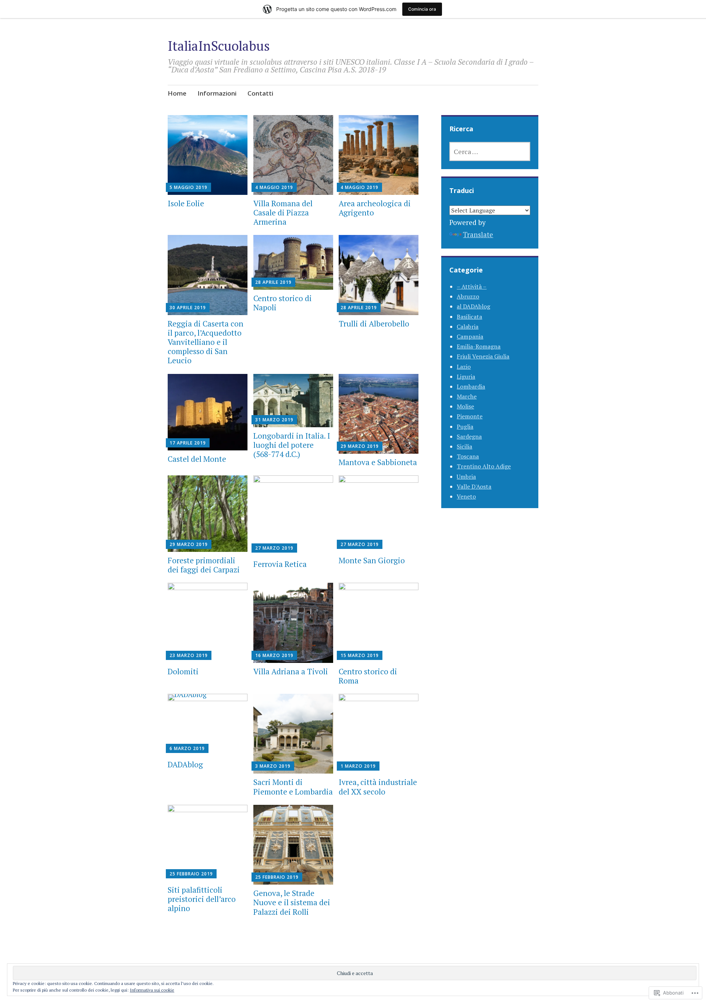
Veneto (466, 496)
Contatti (260, 93)
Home (177, 93)
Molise (465, 406)
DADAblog (185, 764)
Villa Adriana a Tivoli (290, 671)
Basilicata (469, 317)
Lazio (464, 367)
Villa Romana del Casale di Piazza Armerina (283, 212)
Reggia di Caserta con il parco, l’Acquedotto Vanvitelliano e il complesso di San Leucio (205, 342)
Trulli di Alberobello (374, 323)
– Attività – (471, 286)
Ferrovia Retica (280, 564)
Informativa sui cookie (152, 990)
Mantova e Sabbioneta (378, 462)
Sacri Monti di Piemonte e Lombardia (293, 786)
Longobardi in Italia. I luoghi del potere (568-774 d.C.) (291, 445)
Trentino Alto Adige (484, 466)
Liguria (466, 376)
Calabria (467, 326)
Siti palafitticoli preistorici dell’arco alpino (202, 899)
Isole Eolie (186, 203)
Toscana (468, 456)
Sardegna (469, 436)
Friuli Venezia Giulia (483, 356)
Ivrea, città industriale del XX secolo (378, 786)
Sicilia (464, 446)
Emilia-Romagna (478, 346)
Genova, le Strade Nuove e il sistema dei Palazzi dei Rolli (291, 902)
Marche (467, 396)
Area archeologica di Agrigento (375, 208)
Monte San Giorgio (372, 560)
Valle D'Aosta (474, 486)
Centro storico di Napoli (282, 303)
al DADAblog (473, 306)
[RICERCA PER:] (489, 151)
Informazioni (216, 93)
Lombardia (471, 386)
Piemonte (469, 416)
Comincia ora (422, 9)
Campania (470, 336)
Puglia (465, 426)
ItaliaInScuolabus (219, 45)
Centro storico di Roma (368, 676)
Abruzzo (468, 296)
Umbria (466, 476)
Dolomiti (183, 671)
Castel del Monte (197, 459)
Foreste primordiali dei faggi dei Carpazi (204, 565)
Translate (478, 234)
